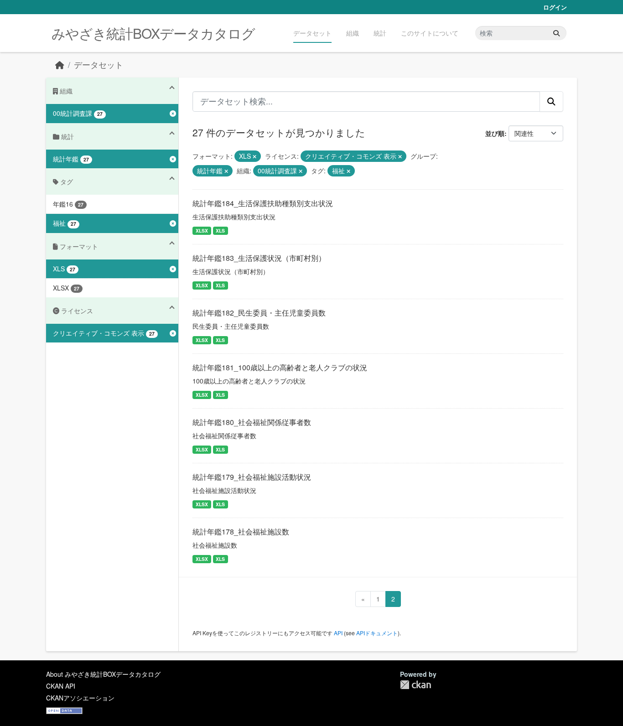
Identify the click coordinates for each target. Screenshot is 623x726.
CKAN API (60, 685)
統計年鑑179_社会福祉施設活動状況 (251, 477)
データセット (312, 32)
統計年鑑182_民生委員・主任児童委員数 (259, 312)
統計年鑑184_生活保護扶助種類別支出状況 (262, 203)
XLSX (202, 230)
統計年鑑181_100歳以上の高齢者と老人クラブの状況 (279, 367)
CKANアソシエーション (80, 697)
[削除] (254, 156)
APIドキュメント (377, 633)
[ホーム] (59, 64)
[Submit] (556, 33)
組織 (352, 32)
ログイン (555, 7)
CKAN (415, 685)
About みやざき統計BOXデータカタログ (103, 674)
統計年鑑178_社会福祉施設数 (240, 531)
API (338, 633)
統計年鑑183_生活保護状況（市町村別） (259, 258)
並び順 (494, 133)
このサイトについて (429, 32)
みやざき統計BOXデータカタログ (153, 33)
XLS (220, 230)
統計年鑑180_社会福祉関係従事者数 (251, 422)
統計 (380, 32)
